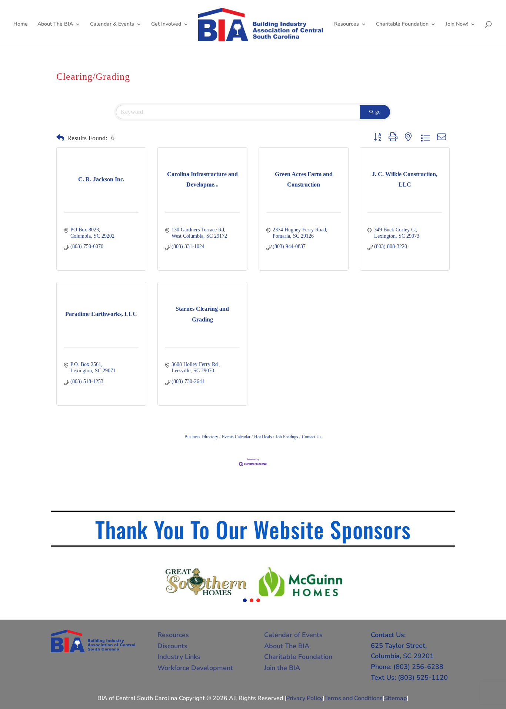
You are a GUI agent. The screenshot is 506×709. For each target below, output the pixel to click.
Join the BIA (282, 667)
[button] (60, 138)
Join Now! (457, 24)
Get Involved (166, 24)
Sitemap (395, 698)
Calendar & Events (112, 24)
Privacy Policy (304, 698)
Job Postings (287, 436)
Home (20, 24)
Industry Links (178, 656)
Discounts (172, 646)
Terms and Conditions (353, 698)
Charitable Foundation (402, 24)
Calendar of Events (293, 634)
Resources (346, 24)
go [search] (377, 112)
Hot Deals (263, 436)
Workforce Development (195, 667)
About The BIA (55, 24)
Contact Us (312, 436)
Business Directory (201, 436)
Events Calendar (236, 436)
